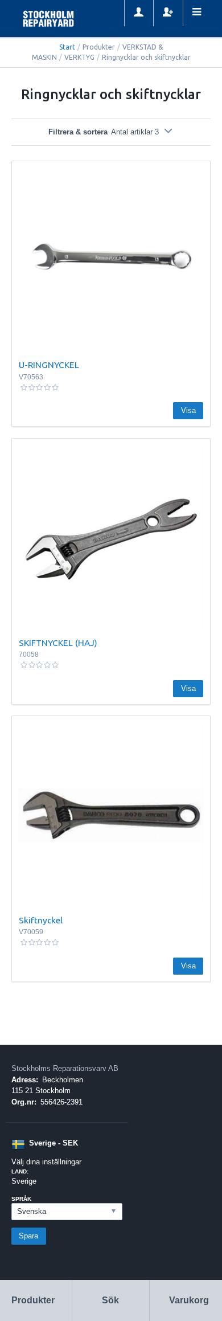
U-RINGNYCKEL (49, 364)
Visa (188, 410)
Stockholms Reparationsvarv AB (64, 1068)
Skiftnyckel (41, 920)
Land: (19, 1171)
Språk (21, 1199)
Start (67, 47)
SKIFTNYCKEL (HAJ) (58, 642)
